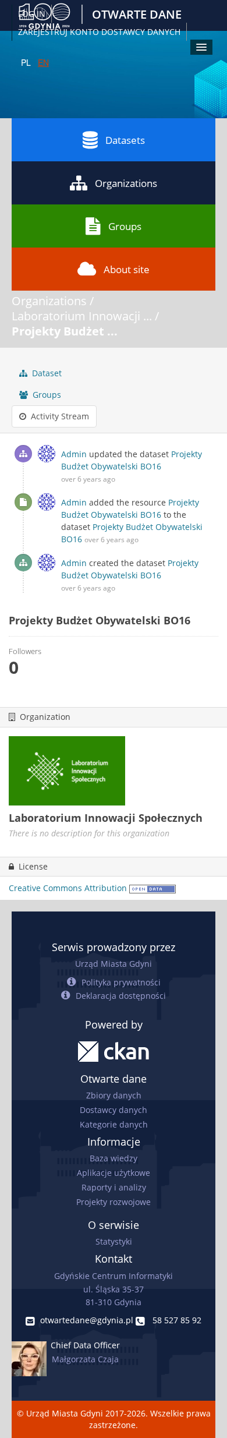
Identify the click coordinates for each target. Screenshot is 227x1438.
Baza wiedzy (113, 1158)
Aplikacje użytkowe (113, 1172)
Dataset (46, 373)
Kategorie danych (114, 1124)
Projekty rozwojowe (113, 1201)
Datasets (125, 140)
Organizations (126, 183)
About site (127, 269)
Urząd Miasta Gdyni (113, 963)
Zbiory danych (113, 1095)
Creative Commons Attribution (68, 887)
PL (26, 62)
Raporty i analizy (113, 1187)
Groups (124, 226)
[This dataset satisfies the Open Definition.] (152, 887)
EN (43, 62)
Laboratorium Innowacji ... (82, 316)
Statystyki (113, 1241)
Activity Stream (59, 416)
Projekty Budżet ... (65, 331)
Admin (74, 454)
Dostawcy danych (113, 1109)
